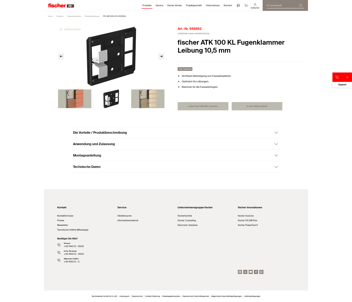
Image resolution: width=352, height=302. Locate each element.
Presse (60, 220)
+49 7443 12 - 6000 (74, 246)
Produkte (60, 16)
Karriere (228, 5)
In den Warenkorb (257, 106)
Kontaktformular (65, 215)
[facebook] (256, 272)
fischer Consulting (187, 220)
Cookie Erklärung (152, 296)
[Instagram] (240, 272)
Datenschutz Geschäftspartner (195, 296)
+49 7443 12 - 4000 (74, 254)
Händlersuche (124, 215)
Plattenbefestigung (92, 16)
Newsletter (62, 225)
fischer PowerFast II (248, 225)
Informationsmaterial (127, 220)
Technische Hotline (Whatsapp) (72, 229)
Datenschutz (137, 296)
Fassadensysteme (74, 16)
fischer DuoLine (246, 215)
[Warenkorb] (246, 5)
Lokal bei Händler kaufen (203, 106)
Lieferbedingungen (252, 296)
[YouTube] (251, 272)
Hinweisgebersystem (171, 296)
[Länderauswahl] (238, 5)
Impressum (124, 296)
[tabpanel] (74, 98)
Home (50, 16)
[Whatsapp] (261, 272)
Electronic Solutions (188, 225)
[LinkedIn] (245, 272)
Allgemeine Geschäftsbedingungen (226, 296)
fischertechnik (185, 215)
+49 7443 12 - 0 (71, 261)
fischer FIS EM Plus (247, 220)
